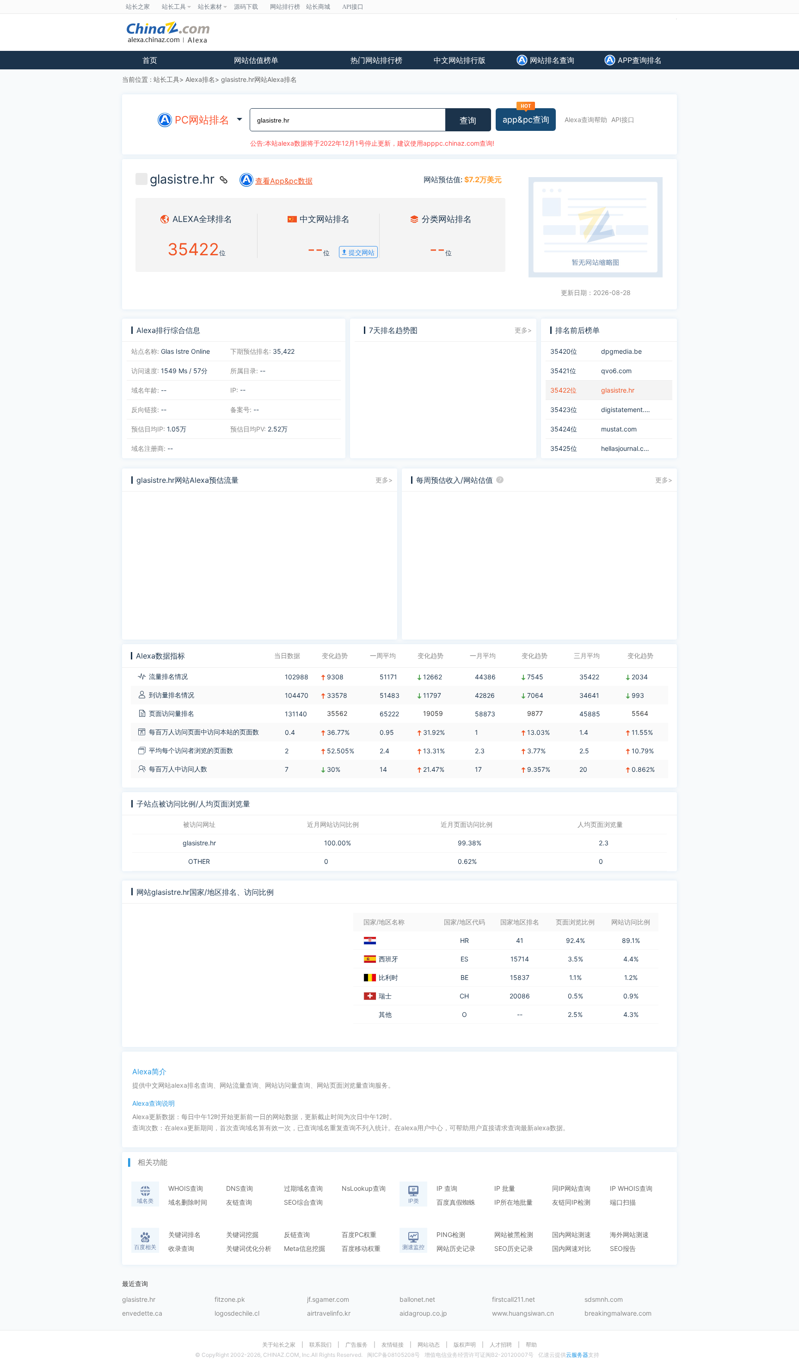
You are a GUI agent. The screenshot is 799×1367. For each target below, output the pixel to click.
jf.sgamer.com (328, 1299)
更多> (523, 330)
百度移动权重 (361, 1248)
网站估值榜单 (256, 60)
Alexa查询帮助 (586, 119)
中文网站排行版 (460, 60)
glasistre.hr (199, 843)
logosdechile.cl (237, 1313)
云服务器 (577, 1354)
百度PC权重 (359, 1234)
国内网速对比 (571, 1248)
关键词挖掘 (242, 1234)
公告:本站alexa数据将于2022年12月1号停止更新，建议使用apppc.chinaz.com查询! (372, 143)
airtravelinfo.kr (328, 1313)
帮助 (531, 1345)
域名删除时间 (187, 1202)
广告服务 (356, 1345)
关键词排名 (184, 1234)
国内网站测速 (571, 1234)
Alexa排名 (200, 79)
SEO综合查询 (303, 1202)
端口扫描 (623, 1202)
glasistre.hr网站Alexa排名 (259, 79)
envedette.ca (142, 1313)
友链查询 (239, 1202)
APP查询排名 (638, 60)
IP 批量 (504, 1188)
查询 (468, 120)
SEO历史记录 (513, 1248)
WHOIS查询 (185, 1188)
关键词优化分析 (248, 1248)
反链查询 (297, 1234)
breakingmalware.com (617, 1313)
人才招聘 (501, 1345)
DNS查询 (239, 1188)
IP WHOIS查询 (631, 1188)
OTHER (199, 861)
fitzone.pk (230, 1299)
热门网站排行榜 (376, 60)
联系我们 (320, 1345)
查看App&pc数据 (284, 180)
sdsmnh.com (603, 1299)
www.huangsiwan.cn (523, 1313)
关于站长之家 (278, 1345)
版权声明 (465, 1345)
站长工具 (166, 79)
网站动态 (429, 1345)
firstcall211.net (513, 1299)
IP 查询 (446, 1188)
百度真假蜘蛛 (455, 1202)
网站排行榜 (285, 6)
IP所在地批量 (513, 1202)
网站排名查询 (551, 60)
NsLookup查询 (364, 1188)
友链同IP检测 (571, 1202)
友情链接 (392, 1345)
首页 (149, 60)
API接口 (622, 119)
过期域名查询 (303, 1188)
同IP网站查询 (571, 1188)
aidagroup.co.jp (423, 1313)
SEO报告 (623, 1248)
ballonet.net (417, 1299)
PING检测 (450, 1234)
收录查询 (181, 1248)
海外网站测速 (629, 1234)
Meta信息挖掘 (304, 1248)
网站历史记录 (455, 1248)
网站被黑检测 (513, 1234)
